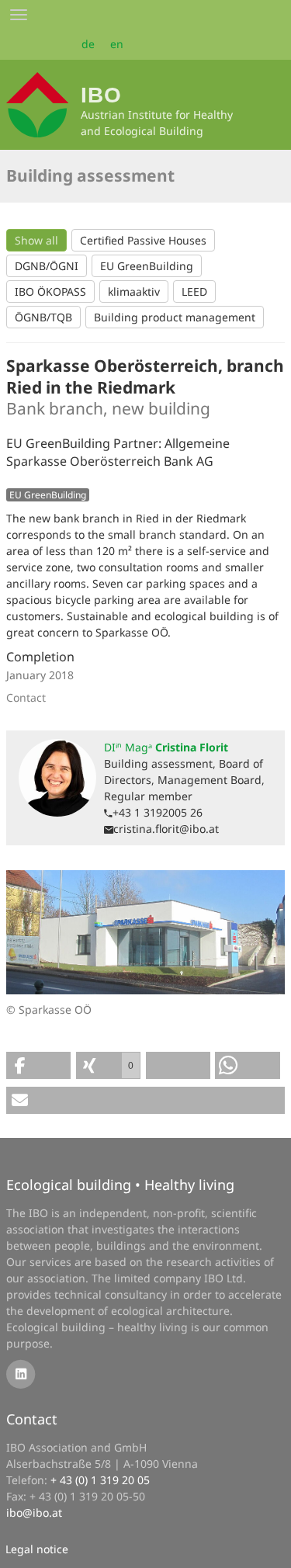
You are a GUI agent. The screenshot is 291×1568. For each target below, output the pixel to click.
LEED (194, 291)
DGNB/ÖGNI (46, 265)
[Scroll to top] (268, 1545)
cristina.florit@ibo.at (166, 828)
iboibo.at (34, 1512)
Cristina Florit (166, 747)
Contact (31, 1419)
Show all (36, 240)
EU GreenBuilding (146, 265)
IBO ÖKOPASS (50, 291)
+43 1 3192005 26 (158, 812)
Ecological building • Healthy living (120, 1184)
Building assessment (90, 175)
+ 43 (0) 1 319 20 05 (100, 1480)
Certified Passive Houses (143, 240)
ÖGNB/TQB (43, 317)
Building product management (174, 317)
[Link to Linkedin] (20, 1372)
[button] (38, 1065)
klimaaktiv (134, 291)
